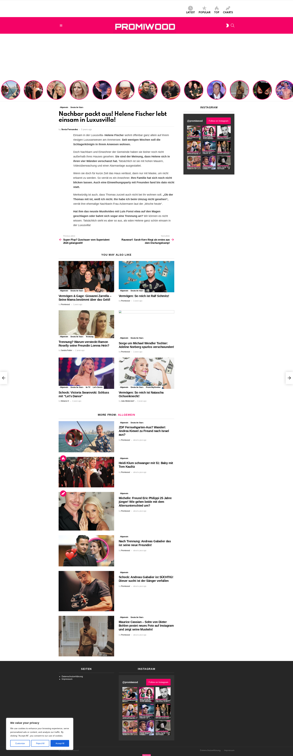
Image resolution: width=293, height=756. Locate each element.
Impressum (67, 679)
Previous (1, 90)
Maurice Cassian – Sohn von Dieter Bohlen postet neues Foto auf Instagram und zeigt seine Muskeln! (239, 90)
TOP (216, 12)
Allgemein (64, 291)
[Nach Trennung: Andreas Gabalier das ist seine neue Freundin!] (86, 550)
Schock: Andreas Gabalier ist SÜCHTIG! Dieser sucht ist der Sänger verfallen (171, 92)
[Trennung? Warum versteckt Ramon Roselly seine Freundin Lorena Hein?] (86, 324)
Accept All (60, 743)
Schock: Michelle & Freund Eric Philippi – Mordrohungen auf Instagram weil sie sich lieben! (102, 90)
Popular (204, 12)
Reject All (40, 743)
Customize (20, 743)
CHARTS (228, 12)
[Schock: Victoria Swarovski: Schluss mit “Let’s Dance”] (86, 373)
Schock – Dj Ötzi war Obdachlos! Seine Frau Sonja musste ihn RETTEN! (124, 92)
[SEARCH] (232, 25)
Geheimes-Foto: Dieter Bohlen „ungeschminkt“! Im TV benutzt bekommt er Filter (262, 92)
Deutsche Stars (77, 291)
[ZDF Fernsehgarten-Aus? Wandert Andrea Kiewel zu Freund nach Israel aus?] (86, 436)
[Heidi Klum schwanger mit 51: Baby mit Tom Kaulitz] (86, 472)
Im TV (88, 387)
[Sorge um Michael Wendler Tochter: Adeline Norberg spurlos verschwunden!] (146, 324)
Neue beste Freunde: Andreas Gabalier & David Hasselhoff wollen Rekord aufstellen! (194, 91)
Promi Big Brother (153, 387)
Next (291, 90)
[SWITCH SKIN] (227, 25)
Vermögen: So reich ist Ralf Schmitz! (144, 296)
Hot (63, 458)
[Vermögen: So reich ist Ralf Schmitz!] (146, 276)
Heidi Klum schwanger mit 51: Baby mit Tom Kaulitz (33, 94)
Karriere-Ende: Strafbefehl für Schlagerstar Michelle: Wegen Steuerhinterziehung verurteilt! (79, 91)
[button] (194, 132)
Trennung (89, 337)
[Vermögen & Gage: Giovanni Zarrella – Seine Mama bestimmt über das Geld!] (86, 276)
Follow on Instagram (218, 121)
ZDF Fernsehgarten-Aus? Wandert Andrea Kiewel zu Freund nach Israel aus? (10, 91)
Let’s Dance (98, 387)
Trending (63, 493)
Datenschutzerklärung (72, 676)
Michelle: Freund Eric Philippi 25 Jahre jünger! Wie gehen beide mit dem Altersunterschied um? (56, 90)
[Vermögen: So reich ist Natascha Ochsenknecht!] (146, 373)
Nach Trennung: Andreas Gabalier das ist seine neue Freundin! (148, 94)
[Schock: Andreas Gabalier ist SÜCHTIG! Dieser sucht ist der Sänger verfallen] (86, 591)
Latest (190, 12)
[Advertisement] (146, 56)
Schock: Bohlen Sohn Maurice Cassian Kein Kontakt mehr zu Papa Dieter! (216, 92)
